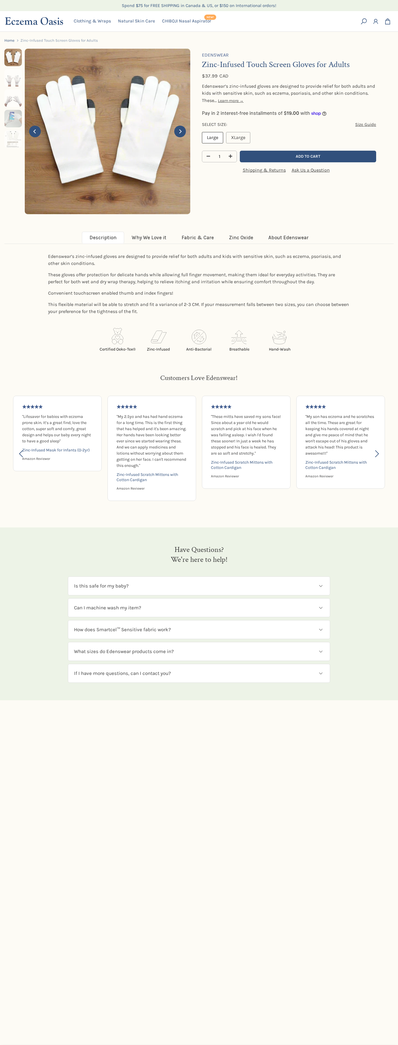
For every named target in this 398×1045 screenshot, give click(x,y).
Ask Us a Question (311, 170)
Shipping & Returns (264, 170)
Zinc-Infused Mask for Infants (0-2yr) (56, 450)
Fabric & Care (198, 237)
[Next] (180, 131)
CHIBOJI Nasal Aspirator (188, 20)
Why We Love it (149, 237)
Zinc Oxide (241, 237)
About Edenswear (288, 237)
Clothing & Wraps (92, 21)
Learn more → (231, 100)
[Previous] (35, 131)
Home (9, 40)
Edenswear (215, 55)
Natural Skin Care (136, 21)
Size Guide (365, 124)
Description (103, 237)
